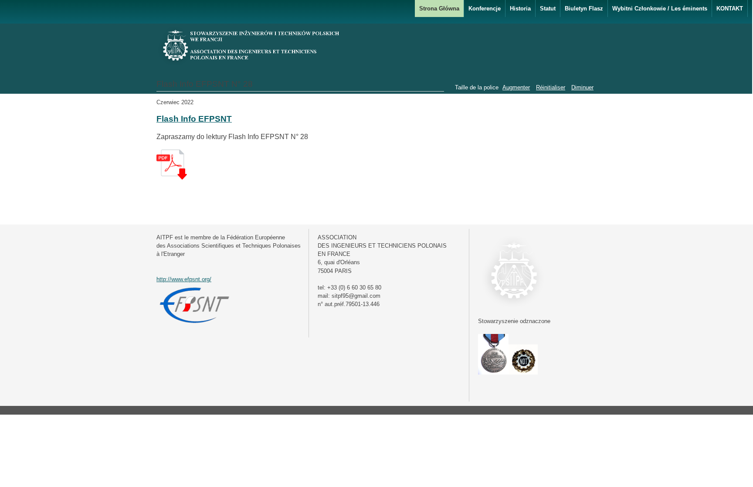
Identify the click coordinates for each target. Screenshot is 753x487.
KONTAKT (729, 8)
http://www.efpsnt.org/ (183, 279)
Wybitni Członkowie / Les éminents (659, 8)
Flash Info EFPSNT (194, 118)
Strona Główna (439, 8)
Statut (548, 8)
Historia (520, 8)
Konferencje (484, 8)
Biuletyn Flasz (584, 8)
